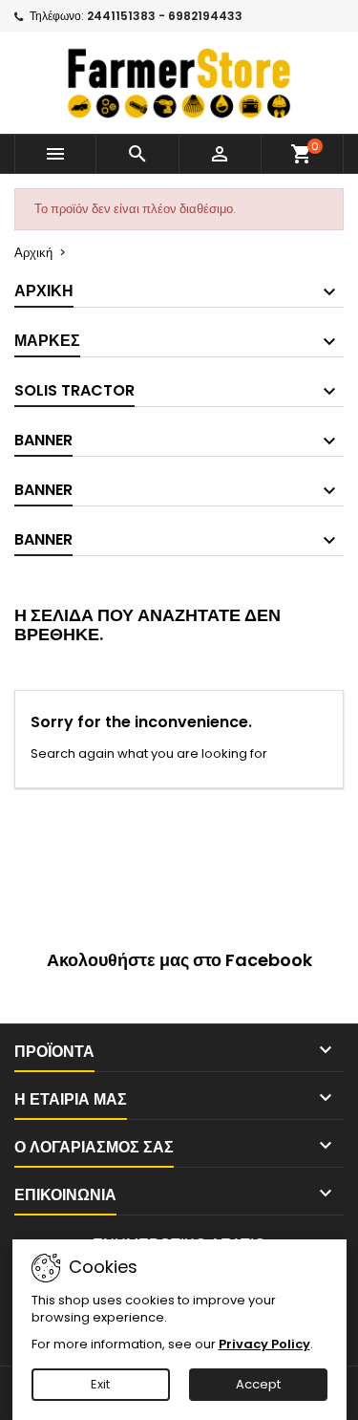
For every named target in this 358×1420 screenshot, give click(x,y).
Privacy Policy (264, 1344)
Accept (258, 1384)
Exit (100, 1384)
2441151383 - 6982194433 (164, 16)
